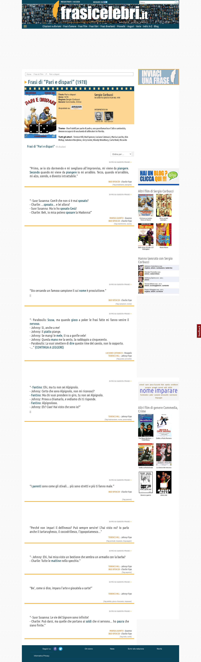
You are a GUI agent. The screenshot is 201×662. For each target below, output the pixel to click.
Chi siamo (89, 648)
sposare (70, 212)
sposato (82, 201)
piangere (122, 168)
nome (82, 290)
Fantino (37, 387)
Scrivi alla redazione (136, 648)
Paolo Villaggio (150, 289)
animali (112, 541)
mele (59, 335)
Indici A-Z (147, 26)
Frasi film (82, 26)
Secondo (35, 172)
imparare (119, 541)
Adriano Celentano (152, 266)
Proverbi (121, 26)
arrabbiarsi (120, 185)
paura (120, 621)
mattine (56, 561)
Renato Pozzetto (151, 272)
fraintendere (112, 419)
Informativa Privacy (41, 655)
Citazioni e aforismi (52, 26)
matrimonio (122, 224)
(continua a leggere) (49, 347)
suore (129, 224)
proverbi (128, 359)
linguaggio (127, 541)
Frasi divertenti (107, 26)
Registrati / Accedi (70, 2)
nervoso (34, 324)
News (112, 648)
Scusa (51, 320)
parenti (36, 486)
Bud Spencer (114, 181)
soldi (89, 621)
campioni (122, 304)
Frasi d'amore (69, 26)
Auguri (130, 26)
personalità (127, 419)
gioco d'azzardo (118, 601)
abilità (109, 601)
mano (54, 339)
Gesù (73, 208)
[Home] (100, 12)
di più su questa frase (120, 162)
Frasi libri (93, 26)
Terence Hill (114, 356)
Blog (156, 26)
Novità (159, 648)
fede (125, 636)
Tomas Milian (149, 283)
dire (71, 343)
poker (122, 359)
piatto (47, 331)
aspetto (128, 572)
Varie (138, 26)
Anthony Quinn (150, 278)
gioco (74, 320)
